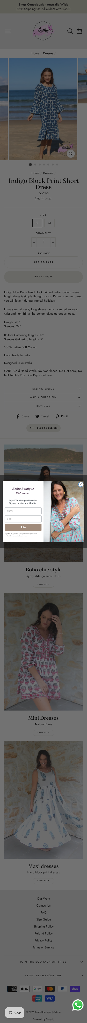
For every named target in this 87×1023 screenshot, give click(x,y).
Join (23, 527)
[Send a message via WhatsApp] (78, 1005)
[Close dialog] (81, 484)
